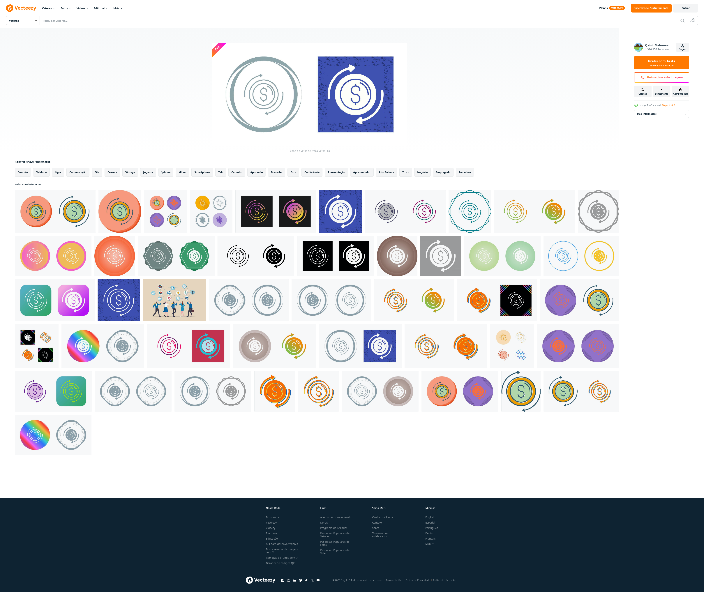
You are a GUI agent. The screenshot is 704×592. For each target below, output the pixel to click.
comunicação (78, 172)
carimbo (236, 172)
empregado (443, 172)
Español (430, 522)
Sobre (375, 528)
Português (431, 528)
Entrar (686, 8)
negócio (422, 172)
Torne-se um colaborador (380, 534)
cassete (112, 172)
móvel (182, 172)
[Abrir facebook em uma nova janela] (282, 580)
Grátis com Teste (661, 63)
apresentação (336, 172)
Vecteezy (271, 522)
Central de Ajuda (382, 517)
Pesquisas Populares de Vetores (335, 534)
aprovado (256, 172)
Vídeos (81, 8)
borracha (276, 172)
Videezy (270, 528)
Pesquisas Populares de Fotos (335, 543)
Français (430, 538)
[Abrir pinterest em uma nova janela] (300, 580)
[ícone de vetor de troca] (55, 211)
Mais (116, 8)
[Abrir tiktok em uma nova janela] (306, 580)
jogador (148, 172)
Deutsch (430, 533)
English (430, 517)
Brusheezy (272, 517)
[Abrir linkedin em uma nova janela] (294, 580)
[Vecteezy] (21, 8)
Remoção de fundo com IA (282, 557)
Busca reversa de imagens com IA (282, 550)
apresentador (362, 172)
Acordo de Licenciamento (335, 517)
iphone (165, 172)
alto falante (386, 172)
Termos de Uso (394, 580)
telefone (41, 172)
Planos (603, 8)
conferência (312, 172)
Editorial (99, 8)
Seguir (682, 49)
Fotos (64, 8)
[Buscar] (682, 20)
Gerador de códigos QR (280, 563)
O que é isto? (668, 105)
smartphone (202, 172)
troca (405, 172)
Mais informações (647, 113)
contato (23, 172)
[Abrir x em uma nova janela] (312, 580)
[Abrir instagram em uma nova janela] (288, 580)
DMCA (324, 522)
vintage (130, 172)
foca (293, 172)
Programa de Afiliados (333, 528)
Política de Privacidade (417, 580)
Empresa (271, 533)
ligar (58, 172)
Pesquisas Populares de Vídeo (335, 551)
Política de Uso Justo (444, 580)
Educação (272, 538)
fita (97, 172)
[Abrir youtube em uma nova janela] (318, 580)
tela (220, 172)
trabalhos (465, 172)
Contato (377, 522)
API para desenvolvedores (282, 544)
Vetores (47, 8)
